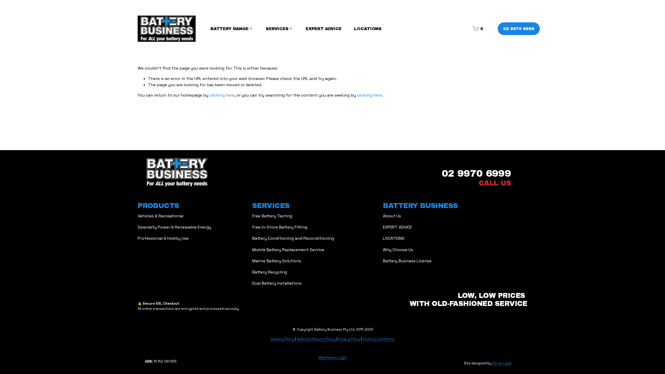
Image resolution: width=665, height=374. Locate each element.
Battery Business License (407, 261)
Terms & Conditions (378, 339)
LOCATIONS (368, 28)
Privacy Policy (349, 339)
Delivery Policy (282, 339)
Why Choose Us (398, 249)
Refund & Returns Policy (316, 339)
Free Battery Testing (272, 216)
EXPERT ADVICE (324, 28)
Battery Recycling (269, 272)
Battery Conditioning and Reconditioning (293, 238)
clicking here (222, 95)
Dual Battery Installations (277, 283)
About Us (392, 216)
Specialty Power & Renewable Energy (174, 227)
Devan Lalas (502, 363)
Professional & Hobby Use (163, 238)
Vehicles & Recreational (160, 216)
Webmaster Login (332, 357)
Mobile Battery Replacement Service (288, 249)
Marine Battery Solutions (276, 261)
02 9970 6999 (518, 28)
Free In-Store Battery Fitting (279, 227)
